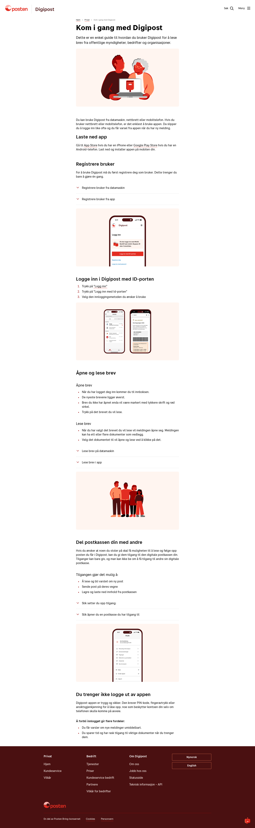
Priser (90, 771)
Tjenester (92, 764)
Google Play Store (145, 145)
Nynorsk (192, 757)
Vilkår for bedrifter (98, 791)
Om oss (134, 764)
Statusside (136, 777)
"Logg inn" (100, 286)
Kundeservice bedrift (100, 777)
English (191, 765)
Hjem (78, 20)
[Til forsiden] (16, 8)
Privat (87, 20)
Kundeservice (53, 771)
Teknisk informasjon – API (145, 784)
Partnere (92, 784)
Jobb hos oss (137, 771)
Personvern (107, 818)
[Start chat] (247, 820)
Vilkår (47, 777)
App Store (90, 145)
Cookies (90, 818)
